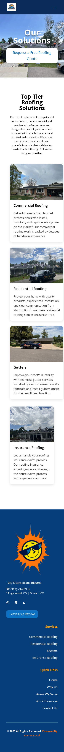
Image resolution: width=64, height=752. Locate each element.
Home (53, 680)
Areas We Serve (47, 694)
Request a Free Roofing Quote (32, 55)
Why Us (52, 687)
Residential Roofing (44, 644)
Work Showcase (47, 701)
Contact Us (50, 708)
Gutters (52, 651)
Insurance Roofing (45, 658)
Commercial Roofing (43, 637)
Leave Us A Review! (22, 614)
